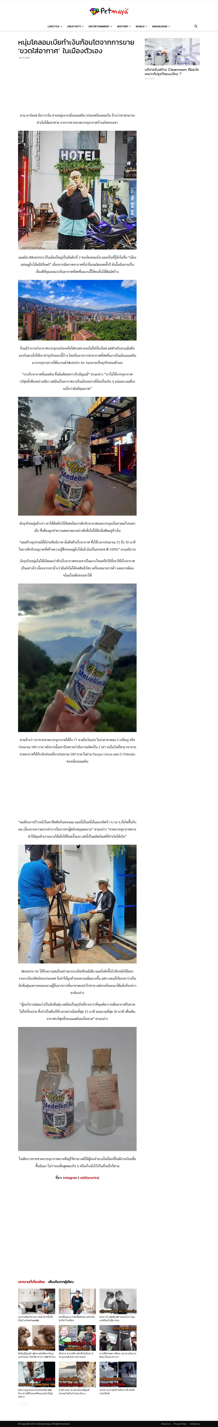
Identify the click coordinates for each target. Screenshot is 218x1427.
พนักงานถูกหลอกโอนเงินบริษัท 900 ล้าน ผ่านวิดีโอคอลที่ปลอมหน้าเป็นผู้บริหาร (35, 1393)
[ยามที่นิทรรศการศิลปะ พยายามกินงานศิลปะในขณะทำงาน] (118, 1338)
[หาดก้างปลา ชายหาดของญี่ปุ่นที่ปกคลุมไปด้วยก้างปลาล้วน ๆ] (77, 1374)
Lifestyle (53, 26)
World (140, 26)
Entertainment (99, 26)
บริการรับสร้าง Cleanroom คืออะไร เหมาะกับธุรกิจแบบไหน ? (172, 71)
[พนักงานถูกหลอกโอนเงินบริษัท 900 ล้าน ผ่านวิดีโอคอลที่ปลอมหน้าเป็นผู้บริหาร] (36, 1374)
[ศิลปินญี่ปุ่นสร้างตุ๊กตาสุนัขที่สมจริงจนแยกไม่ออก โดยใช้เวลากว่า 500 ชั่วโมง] (36, 1338)
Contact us (195, 1423)
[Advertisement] (77, 87)
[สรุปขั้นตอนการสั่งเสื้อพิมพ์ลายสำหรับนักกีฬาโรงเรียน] (77, 1301)
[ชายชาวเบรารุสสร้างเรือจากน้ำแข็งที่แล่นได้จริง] (118, 1374)
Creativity (74, 26)
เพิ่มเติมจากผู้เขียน (61, 1282)
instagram (70, 1178)
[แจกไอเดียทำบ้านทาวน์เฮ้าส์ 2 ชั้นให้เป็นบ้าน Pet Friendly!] (36, 1301)
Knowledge (159, 26)
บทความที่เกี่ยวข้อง (31, 1282)
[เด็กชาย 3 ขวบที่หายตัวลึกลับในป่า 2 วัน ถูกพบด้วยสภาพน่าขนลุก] (77, 1338)
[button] (196, 26)
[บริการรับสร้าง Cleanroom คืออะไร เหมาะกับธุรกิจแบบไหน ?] (172, 51)
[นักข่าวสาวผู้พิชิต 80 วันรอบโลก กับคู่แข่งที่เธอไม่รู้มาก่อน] (118, 1301)
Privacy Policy (180, 1423)
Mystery (122, 26)
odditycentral (89, 1178)
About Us (165, 1423)
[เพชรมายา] (109, 11)
